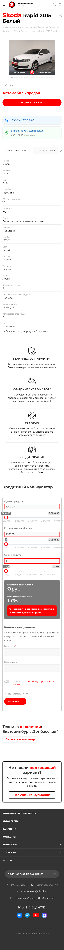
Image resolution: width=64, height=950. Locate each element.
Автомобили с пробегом (19, 813)
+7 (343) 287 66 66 (22, 885)
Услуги (7, 860)
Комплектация (46, 150)
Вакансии (9, 829)
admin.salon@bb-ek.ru (34, 891)
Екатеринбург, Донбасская (26, 130)
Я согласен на (33, 683)
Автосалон (10, 844)
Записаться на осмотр (20, 739)
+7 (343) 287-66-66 (22, 120)
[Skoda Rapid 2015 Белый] (32, 57)
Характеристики (16, 150)
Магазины (9, 852)
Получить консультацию (32, 795)
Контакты (9, 837)
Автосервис (10, 821)
